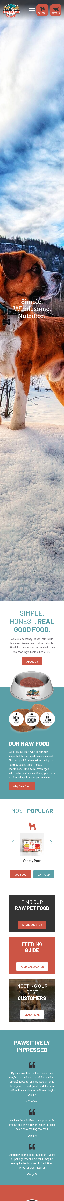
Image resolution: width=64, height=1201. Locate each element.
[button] (13, 842)
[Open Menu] (32, 10)
